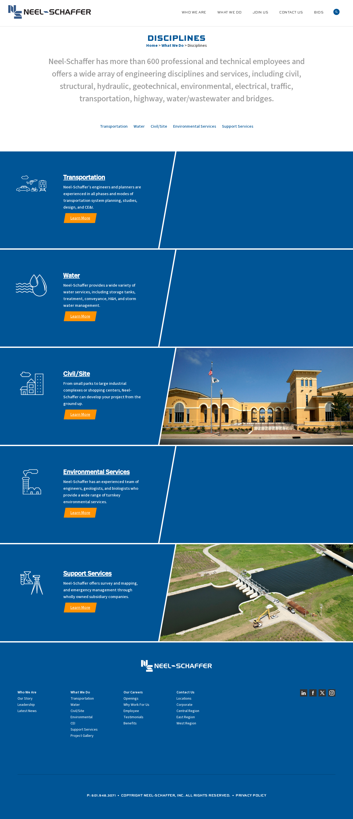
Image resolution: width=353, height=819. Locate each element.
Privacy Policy (251, 795)
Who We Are (194, 12)
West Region (186, 723)
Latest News (27, 711)
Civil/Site (159, 126)
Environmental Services (194, 126)
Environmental (82, 717)
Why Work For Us (136, 704)
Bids (319, 12)
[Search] (336, 12)
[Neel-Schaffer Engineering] (49, 12)
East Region (186, 717)
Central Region (188, 711)
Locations (184, 698)
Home (152, 45)
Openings (131, 698)
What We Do (229, 12)
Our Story (25, 698)
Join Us (260, 12)
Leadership (26, 704)
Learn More (80, 218)
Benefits (130, 723)
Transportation (114, 126)
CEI (73, 723)
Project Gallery (82, 735)
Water (139, 126)
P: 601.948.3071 (101, 795)
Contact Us (291, 12)
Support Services (237, 126)
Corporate (185, 704)
